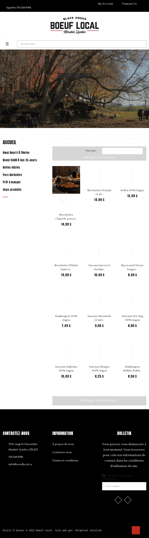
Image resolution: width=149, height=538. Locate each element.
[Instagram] (127, 500)
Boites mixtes (11, 167)
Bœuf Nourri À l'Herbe (16, 152)
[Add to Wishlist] (63, 200)
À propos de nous (63, 444)
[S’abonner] (141, 486)
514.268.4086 (18, 7)
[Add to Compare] (69, 200)
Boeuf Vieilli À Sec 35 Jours (20, 160)
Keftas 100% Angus (132, 190)
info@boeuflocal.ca (20, 464)
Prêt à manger (12, 182)
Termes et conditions (65, 460)
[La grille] (58, 151)
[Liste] (63, 151)
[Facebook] (118, 500)
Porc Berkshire (12, 175)
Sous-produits (12, 189)
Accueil (9, 142)
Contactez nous (62, 452)
